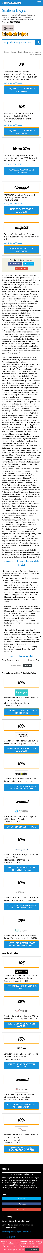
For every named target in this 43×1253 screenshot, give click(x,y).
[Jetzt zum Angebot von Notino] (21, 1049)
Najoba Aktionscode (21, 248)
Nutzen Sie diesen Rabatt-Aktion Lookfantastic (21, 944)
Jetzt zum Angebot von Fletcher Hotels (21, 868)
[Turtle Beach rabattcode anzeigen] (21, 736)
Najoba (27, 665)
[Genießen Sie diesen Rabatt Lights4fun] (21, 692)
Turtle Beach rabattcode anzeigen (21, 749)
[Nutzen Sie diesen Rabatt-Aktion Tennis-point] (21, 773)
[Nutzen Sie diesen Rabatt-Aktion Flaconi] (21, 1089)
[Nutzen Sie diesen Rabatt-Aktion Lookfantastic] (21, 930)
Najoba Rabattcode (21, 209)
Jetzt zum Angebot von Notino (21, 1065)
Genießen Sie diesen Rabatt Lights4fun (21, 711)
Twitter (22, 1199)
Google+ (22, 268)
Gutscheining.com (11, 2)
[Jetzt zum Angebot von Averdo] (21, 1011)
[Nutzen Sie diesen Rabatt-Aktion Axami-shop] (21, 892)
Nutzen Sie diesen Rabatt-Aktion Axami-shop (21, 906)
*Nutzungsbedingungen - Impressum (17, 1231)
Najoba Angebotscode (21, 169)
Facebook (15, 263)
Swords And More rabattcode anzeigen (21, 1148)
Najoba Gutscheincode (21, 88)
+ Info (30, 19)
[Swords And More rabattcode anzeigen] (21, 1129)
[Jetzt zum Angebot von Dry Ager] (21, 971)
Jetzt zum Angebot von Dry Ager (21, 987)
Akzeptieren (31, 1249)
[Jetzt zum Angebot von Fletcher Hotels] (21, 849)
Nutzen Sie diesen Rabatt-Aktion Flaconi (21, 1105)
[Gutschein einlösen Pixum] (21, 811)
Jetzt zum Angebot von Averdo (21, 1024)
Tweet (29, 263)
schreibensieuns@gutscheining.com (22, 1174)
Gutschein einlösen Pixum (21, 826)
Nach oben (10, 1237)
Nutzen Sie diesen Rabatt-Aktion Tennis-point (21, 787)
